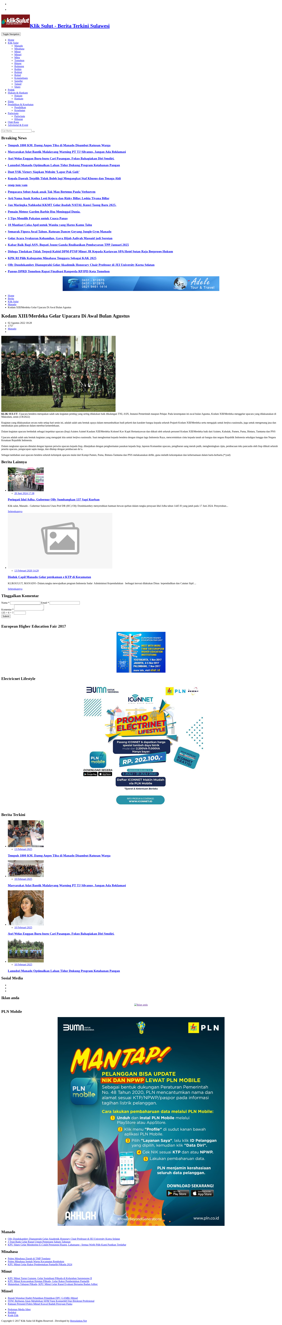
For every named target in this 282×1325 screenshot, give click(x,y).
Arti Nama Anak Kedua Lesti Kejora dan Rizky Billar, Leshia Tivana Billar (58, 198)
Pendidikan (20, 107)
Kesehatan (19, 110)
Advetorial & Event (18, 125)
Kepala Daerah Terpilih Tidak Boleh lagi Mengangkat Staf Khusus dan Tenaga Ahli (64, 178)
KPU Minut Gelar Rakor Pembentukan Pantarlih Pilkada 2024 (40, 1264)
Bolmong (19, 66)
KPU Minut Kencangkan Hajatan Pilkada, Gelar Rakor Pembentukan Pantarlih (48, 1281)
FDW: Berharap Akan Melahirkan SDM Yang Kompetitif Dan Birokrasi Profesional (51, 1301)
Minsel (17, 54)
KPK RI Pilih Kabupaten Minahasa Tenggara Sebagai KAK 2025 (52, 258)
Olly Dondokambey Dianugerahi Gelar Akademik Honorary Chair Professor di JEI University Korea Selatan (81, 265)
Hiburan (18, 119)
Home (11, 39)
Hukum (18, 95)
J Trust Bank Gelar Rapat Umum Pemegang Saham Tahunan (39, 1241)
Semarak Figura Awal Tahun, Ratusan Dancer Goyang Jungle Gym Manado (59, 231)
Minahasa (19, 48)
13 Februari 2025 (23, 849)
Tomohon (19, 60)
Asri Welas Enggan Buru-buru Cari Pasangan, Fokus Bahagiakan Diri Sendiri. (61, 158)
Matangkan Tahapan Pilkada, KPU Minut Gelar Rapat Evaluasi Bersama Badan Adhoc (53, 1284)
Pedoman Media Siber (19, 1309)
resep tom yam (17, 185)
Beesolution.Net (78, 1320)
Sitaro (17, 86)
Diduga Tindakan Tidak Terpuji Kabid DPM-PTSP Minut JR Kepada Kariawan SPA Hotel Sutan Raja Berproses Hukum (90, 251)
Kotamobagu (21, 78)
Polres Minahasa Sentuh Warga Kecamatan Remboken (36, 1261)
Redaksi (12, 1312)
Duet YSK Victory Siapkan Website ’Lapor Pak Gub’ (43, 172)
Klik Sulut (13, 42)
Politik (11, 89)
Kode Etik (13, 1315)
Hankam (18, 98)
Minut (17, 51)
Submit (6, 616)
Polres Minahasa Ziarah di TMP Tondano (29, 1258)
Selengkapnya (15, 511)
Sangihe (18, 81)
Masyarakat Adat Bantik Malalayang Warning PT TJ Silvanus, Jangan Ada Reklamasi (67, 151)
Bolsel (17, 75)
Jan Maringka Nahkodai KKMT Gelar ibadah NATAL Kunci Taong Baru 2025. (62, 205)
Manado (18, 45)
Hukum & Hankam (18, 92)
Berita (11, 298)
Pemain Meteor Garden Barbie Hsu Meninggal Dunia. (44, 211)
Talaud (17, 84)
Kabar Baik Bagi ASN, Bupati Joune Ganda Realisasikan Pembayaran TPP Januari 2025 (68, 244)
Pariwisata (13, 113)
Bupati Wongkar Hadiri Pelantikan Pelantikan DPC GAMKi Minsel (43, 1298)
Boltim (17, 69)
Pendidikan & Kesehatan (20, 104)
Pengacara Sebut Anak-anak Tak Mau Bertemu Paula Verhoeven (51, 191)
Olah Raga (13, 122)
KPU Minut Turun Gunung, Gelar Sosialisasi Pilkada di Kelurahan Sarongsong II (50, 1278)
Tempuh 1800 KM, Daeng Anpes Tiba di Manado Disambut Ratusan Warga (59, 145)
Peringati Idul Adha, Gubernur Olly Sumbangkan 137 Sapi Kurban (54, 499)
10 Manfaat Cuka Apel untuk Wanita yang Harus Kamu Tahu (50, 225)
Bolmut (18, 72)
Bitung (17, 63)
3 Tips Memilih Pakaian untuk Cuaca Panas (38, 218)
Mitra (17, 57)
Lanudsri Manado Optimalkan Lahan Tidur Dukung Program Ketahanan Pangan (64, 165)
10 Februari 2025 (23, 879)
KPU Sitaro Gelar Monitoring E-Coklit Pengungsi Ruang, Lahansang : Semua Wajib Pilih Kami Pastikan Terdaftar (67, 1244)
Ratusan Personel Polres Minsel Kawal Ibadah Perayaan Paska (40, 1303)
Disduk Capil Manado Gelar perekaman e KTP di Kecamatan (49, 577)
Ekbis (11, 101)
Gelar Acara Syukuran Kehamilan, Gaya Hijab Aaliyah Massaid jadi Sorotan (60, 238)
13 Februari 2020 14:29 (26, 570)
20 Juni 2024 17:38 (24, 493)
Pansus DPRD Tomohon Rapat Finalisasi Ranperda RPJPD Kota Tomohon (59, 271)
